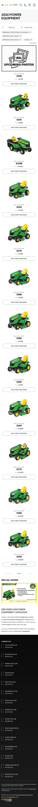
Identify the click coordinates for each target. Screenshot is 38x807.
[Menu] (34, 5)
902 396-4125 (9, 730)
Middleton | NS (11, 700)
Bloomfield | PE (11, 654)
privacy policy (33, 789)
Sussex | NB (9, 756)
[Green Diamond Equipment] (10, 5)
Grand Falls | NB (11, 663)
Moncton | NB (10, 719)
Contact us (4, 629)
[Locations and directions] (29, 5)
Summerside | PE (11, 746)
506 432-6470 (9, 758)
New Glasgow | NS (12, 728)
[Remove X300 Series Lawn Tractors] (20, 36)
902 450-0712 (9, 675)
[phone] (25, 5)
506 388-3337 (9, 721)
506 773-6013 (9, 712)
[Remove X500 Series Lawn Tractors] (20, 40)
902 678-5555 (9, 684)
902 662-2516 (9, 767)
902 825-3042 (9, 702)
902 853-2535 (9, 656)
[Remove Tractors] (31, 40)
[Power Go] (17, 799)
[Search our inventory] (21, 5)
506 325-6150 (9, 776)
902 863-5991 (9, 647)
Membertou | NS (11, 691)
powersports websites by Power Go (24, 795)
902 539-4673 (9, 693)
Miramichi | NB (10, 709)
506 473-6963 (9, 666)
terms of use (6, 790)
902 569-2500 (9, 739)
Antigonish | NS (11, 645)
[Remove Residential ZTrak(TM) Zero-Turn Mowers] (30, 32)
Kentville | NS (10, 682)
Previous (9, 573)
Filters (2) (11, 27)
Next (30, 573)
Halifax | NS (9, 673)
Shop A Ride (11, 797)
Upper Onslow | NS (12, 765)
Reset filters (33, 42)
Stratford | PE (10, 737)
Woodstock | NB (11, 774)
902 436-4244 (9, 749)
